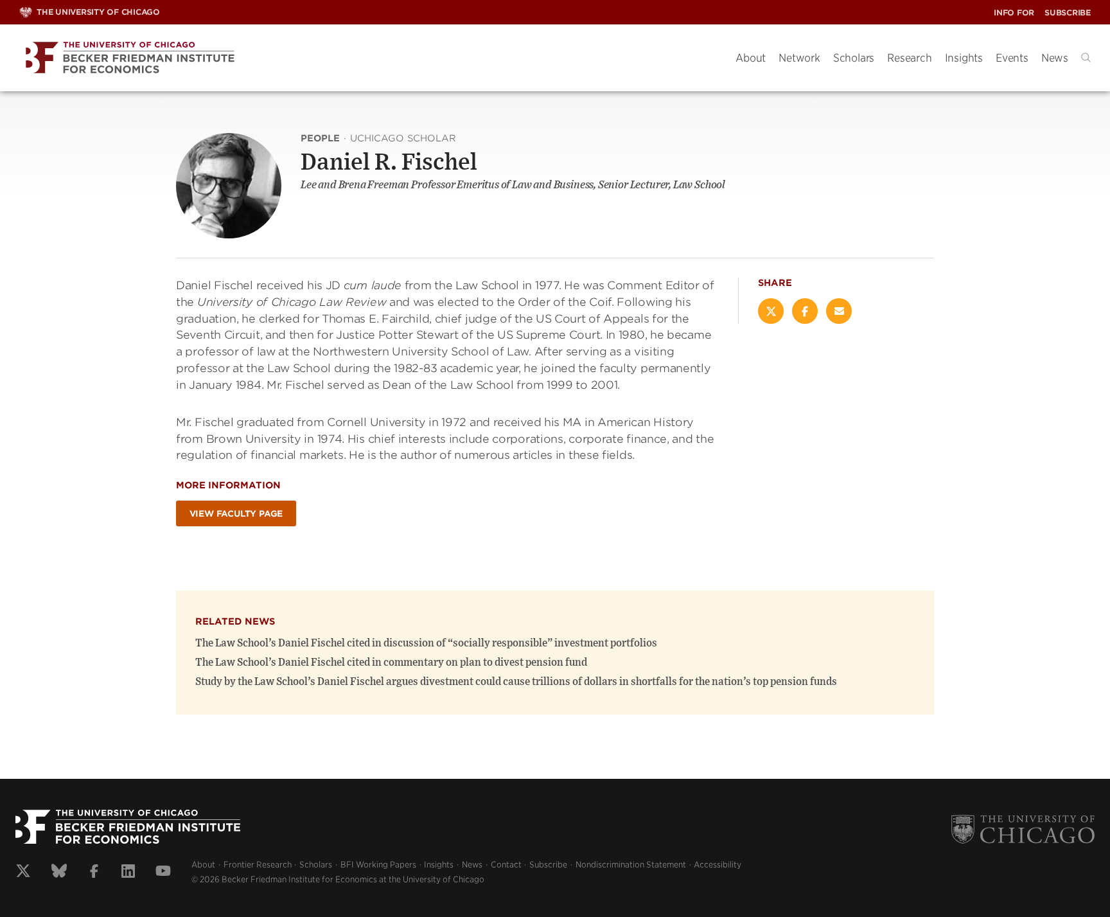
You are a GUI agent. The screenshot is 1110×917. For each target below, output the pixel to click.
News (1054, 57)
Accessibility (717, 864)
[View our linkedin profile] (128, 872)
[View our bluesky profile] (59, 872)
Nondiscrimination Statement (631, 864)
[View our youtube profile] (163, 872)
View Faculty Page (236, 514)
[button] (1086, 57)
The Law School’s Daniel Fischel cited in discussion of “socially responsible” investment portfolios (426, 643)
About (751, 57)
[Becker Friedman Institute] (367, 58)
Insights (964, 57)
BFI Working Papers (378, 864)
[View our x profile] (23, 872)
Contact (506, 864)
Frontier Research (258, 864)
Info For (1014, 12)
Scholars (853, 57)
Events (1012, 57)
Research (909, 57)
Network (799, 57)
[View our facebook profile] (94, 872)
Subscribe (1067, 12)
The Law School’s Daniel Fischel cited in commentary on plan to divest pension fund (391, 662)
